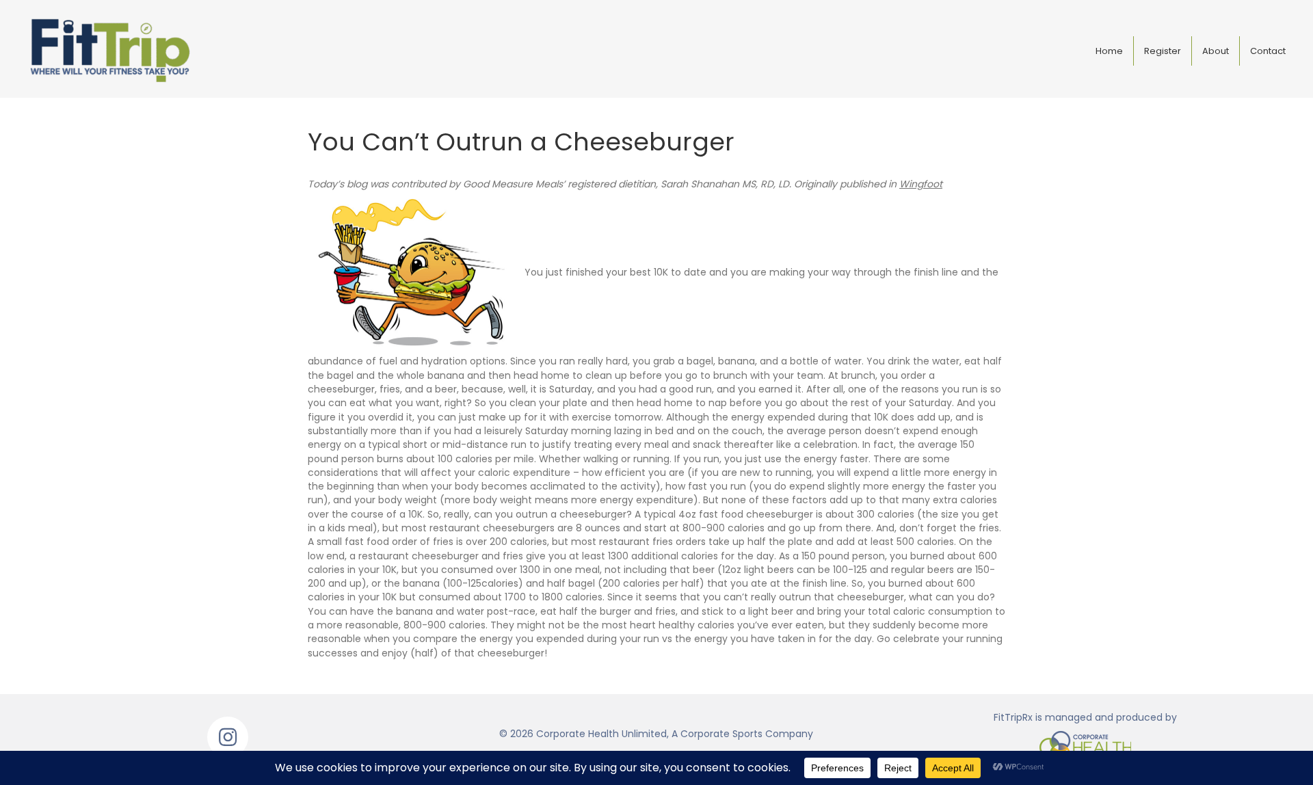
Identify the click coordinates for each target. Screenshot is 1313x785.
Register (1162, 50)
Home (1109, 50)
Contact (1268, 50)
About (1215, 50)
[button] (227, 737)
